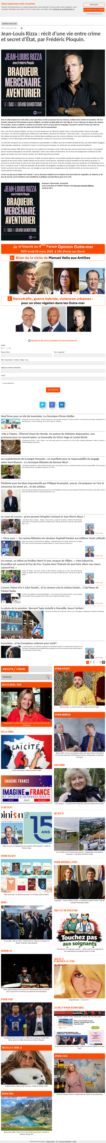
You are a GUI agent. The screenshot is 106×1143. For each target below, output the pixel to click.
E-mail (3, 375)
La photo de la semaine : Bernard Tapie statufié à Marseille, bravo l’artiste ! (42, 608)
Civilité (3, 345)
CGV (57, 1141)
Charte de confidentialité (65, 1141)
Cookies (74, 1141)
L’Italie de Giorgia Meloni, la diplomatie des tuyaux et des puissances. (79, 1094)
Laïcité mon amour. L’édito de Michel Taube (26, 770)
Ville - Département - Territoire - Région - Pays (14, 360)
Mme (9, 348)
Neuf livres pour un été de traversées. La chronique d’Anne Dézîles (37, 416)
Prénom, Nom (5, 352)
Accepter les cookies (93, 10)
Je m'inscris (53, 390)
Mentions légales (50, 1141)
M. (4, 348)
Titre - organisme (59, 352)
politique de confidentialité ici (63, 9)
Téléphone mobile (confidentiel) (10, 368)
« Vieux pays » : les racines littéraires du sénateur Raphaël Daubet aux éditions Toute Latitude (53, 538)
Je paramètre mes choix (94, 13)
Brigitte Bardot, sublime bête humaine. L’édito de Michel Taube (26, 1086)
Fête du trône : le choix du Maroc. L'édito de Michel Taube (79, 707)
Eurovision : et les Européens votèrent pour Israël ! (29, 643)
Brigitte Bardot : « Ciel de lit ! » (79, 1000)
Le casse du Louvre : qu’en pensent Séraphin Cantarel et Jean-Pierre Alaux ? (43, 516)
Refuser (94, 5)
